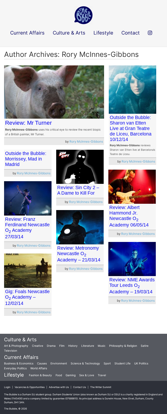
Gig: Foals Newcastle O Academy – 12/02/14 (27, 297)
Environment (59, 363)
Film (62, 345)
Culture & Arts (20, 339)
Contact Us (79, 387)
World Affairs (38, 368)
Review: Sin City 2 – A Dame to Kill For (78, 190)
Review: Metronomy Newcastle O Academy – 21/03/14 (78, 254)
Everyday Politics (15, 368)
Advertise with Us (59, 387)
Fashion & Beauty (40, 375)
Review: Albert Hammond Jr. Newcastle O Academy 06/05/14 (129, 216)
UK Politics (141, 363)
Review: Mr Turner (28, 123)
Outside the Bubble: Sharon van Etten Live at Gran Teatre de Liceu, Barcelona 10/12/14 (131, 128)
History (73, 345)
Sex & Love (86, 375)
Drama (51, 345)
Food (59, 375)
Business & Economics (18, 363)
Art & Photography (16, 345)
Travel (102, 375)
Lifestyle (14, 375)
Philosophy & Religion (123, 345)
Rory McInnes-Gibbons (86, 141)
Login (7, 387)
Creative (37, 345)
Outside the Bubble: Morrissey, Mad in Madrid (25, 159)
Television (10, 350)
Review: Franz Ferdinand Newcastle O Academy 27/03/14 (27, 228)
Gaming (71, 375)
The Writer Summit (100, 387)
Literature (87, 345)
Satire (144, 345)
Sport (107, 363)
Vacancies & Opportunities (30, 387)
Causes (42, 363)
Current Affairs (21, 357)
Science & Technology (85, 363)
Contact (130, 33)
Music (101, 345)
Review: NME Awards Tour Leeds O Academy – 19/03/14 (132, 285)
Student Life (122, 363)
